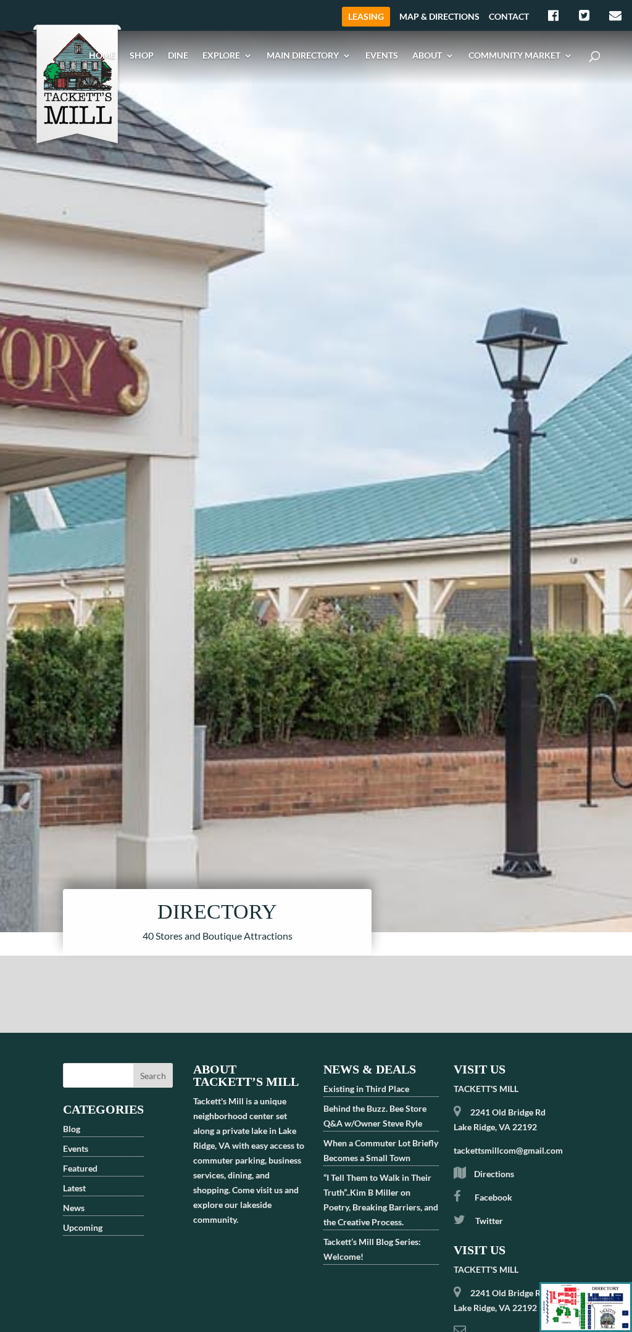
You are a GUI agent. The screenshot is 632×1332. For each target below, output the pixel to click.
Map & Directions (439, 16)
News (74, 1207)
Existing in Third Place (366, 1088)
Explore (221, 55)
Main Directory (303, 55)
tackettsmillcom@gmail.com (508, 1150)
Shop (142, 55)
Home (102, 55)
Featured (80, 1168)
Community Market (514, 55)
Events (381, 55)
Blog (71, 1128)
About (427, 55)
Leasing (366, 16)
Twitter (488, 1220)
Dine (178, 55)
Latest (74, 1188)
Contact (509, 16)
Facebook (493, 1197)
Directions (494, 1174)
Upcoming (82, 1227)
